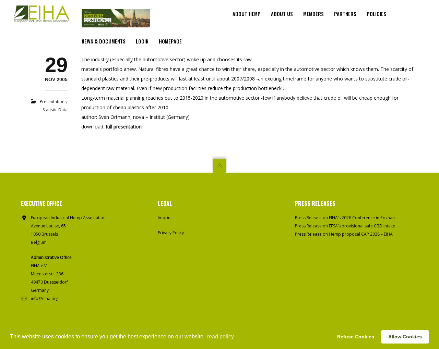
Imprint (165, 218)
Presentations (53, 101)
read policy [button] (220, 336)
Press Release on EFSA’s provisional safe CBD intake (345, 226)
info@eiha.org (44, 298)
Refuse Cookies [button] (355, 336)
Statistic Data (55, 110)
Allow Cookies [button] (405, 336)
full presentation (124, 126)
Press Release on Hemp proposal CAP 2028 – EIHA (344, 234)
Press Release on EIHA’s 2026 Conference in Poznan (345, 218)
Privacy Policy (171, 233)
